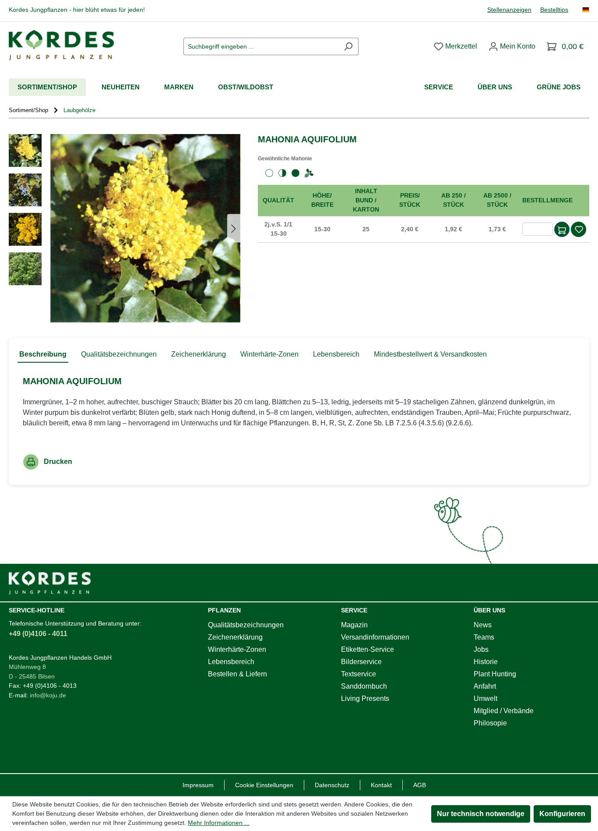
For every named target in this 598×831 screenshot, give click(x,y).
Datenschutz (332, 785)
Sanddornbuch (364, 686)
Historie (486, 661)
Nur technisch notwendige (480, 813)
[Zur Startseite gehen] (61, 45)
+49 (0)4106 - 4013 (50, 685)
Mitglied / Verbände (504, 710)
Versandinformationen (375, 637)
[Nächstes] (233, 228)
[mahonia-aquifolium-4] (145, 228)
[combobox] (260, 46)
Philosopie (490, 723)
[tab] (43, 355)
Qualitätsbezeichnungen (246, 625)
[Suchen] (348, 46)
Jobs (481, 649)
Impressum (198, 785)
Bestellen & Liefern (237, 674)
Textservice (358, 674)
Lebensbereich (231, 661)
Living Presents (365, 698)
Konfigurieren (562, 813)
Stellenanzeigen (509, 10)
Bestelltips (554, 10)
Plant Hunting (495, 674)
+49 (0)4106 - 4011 (38, 633)
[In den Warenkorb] (562, 229)
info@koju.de (48, 695)
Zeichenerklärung (235, 637)
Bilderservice (361, 661)
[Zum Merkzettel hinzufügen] (578, 229)
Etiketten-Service (367, 649)
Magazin (354, 625)
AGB (419, 785)
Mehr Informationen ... (219, 822)
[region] (124, 228)
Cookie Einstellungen (264, 785)
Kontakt (381, 785)
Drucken (58, 461)
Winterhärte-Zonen (237, 649)
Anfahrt (485, 686)
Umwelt (485, 698)
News (483, 625)
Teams (484, 637)
